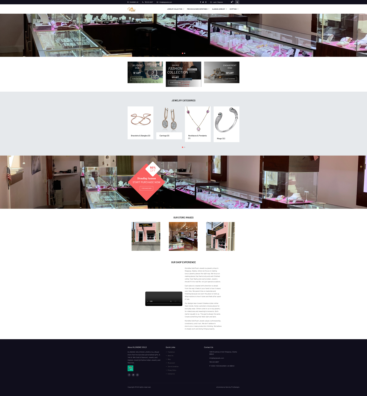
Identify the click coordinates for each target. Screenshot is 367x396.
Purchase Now (137, 79)
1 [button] (182, 53)
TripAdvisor (171, 352)
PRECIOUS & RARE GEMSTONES (197, 9)
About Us (170, 355)
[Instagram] (137, 374)
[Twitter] (133, 374)
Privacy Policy (172, 370)
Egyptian (233, 9)
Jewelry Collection (174, 9)
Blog (169, 359)
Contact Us (171, 374)
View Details (140, 119)
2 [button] (184, 53)
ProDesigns (235, 387)
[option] (183, 35)
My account (171, 363)
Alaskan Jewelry (218, 9)
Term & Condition (173, 366)
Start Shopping (175, 82)
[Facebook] (129, 374)
